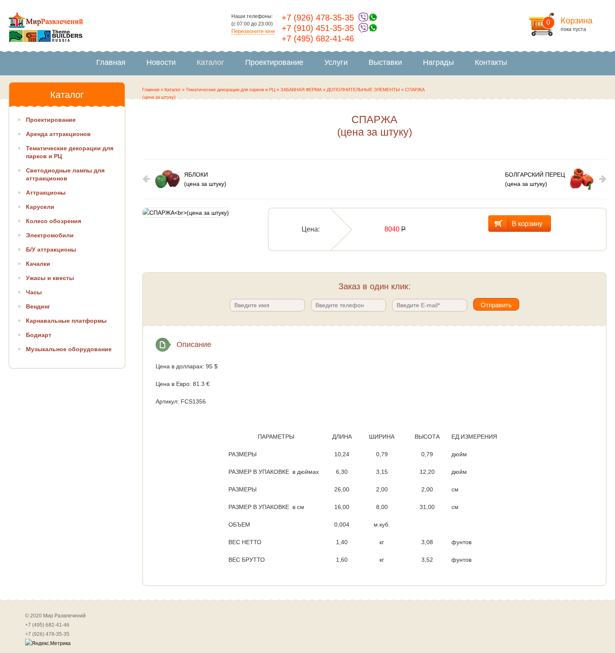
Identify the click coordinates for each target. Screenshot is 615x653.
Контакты (491, 62)
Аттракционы (46, 192)
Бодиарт (38, 335)
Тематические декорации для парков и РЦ (230, 89)
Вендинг (38, 306)
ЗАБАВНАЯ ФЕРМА (301, 89)
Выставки (385, 62)
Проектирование (274, 62)
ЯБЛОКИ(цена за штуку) (205, 179)
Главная (111, 62)
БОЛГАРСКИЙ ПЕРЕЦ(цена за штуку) (535, 179)
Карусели (40, 206)
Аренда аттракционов (58, 134)
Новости (161, 62)
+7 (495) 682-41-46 (318, 38)
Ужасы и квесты (50, 278)
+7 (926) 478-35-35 (318, 17)
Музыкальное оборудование (69, 349)
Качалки (38, 263)
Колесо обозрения (53, 221)
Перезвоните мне (253, 31)
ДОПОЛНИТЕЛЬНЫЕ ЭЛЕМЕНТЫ (363, 89)
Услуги (336, 62)
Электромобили (50, 235)
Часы (34, 292)
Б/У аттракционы (51, 249)
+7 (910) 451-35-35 (318, 28)
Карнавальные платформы (66, 320)
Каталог (210, 62)
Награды (438, 62)
